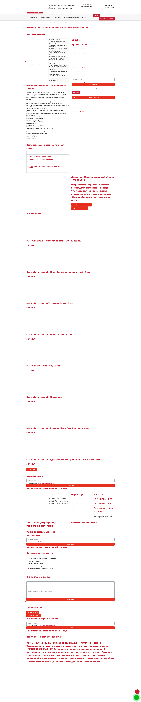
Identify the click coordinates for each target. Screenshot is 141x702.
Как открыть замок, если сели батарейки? (41, 152)
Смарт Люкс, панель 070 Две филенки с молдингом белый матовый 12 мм (63, 459)
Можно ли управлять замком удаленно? (41, 156)
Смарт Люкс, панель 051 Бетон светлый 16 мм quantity (86, 88)
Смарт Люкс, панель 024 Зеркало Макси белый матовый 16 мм (57, 428)
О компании (57, 17)
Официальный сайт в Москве (35, 12)
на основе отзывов (35, 34)
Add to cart (76, 92)
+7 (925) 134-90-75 (108, 5)
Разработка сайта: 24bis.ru (84, 523)
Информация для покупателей (71, 17)
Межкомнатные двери (45, 17)
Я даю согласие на (86, 82)
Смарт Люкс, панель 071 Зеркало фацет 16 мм (49, 303)
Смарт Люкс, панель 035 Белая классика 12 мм (49, 334)
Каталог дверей (32, 17)
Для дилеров (84, 17)
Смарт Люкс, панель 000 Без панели (44, 397)
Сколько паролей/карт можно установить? (42, 159)
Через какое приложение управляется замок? (42, 170)
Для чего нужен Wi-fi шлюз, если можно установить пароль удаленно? (45, 167)
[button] (48, 152)
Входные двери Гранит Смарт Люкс (44, 23)
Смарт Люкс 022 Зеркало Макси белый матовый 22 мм (53, 241)
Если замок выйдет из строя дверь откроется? (43, 163)
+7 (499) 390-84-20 (109, 7)
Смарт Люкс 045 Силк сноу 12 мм (43, 366)
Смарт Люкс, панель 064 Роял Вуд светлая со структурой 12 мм (58, 272)
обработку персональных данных (91, 82)
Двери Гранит (29, 23)
